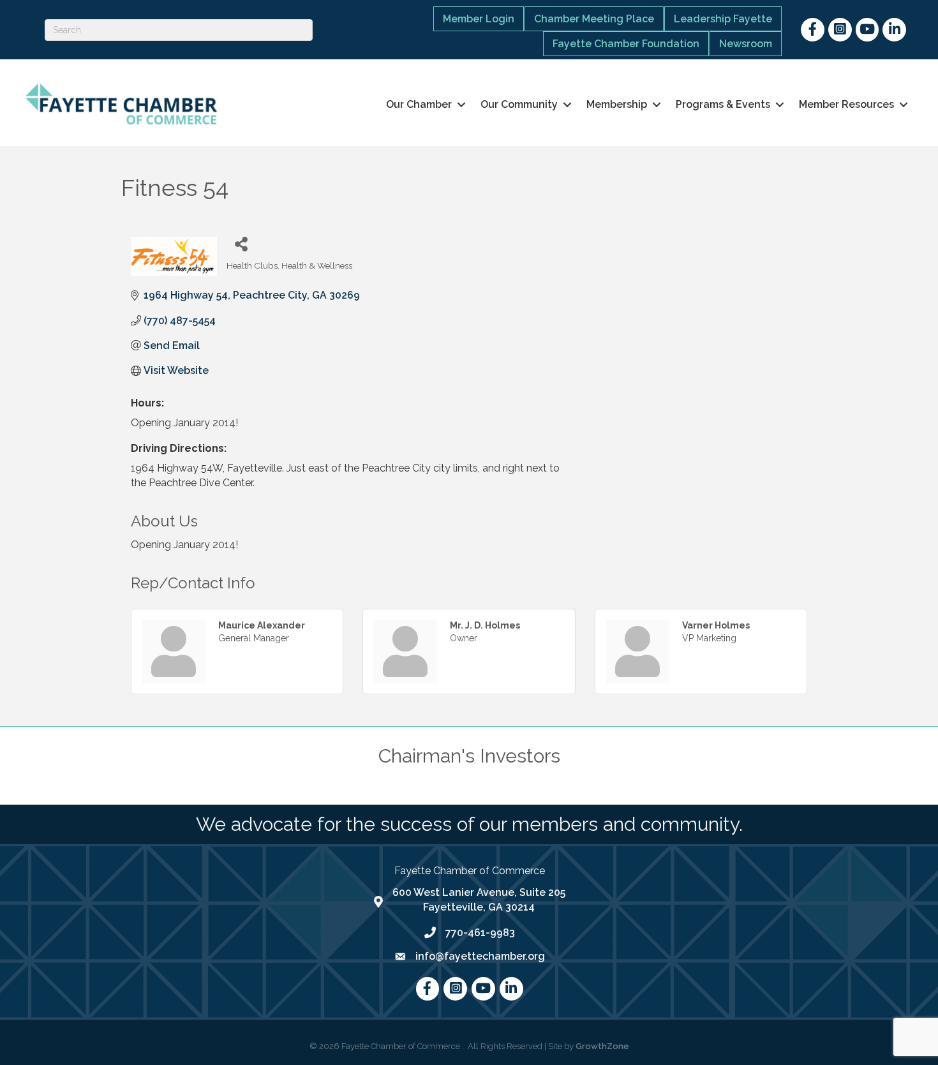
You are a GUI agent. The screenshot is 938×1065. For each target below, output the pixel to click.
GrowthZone (602, 1046)
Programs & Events (723, 104)
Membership (616, 104)
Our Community (519, 104)
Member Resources (846, 104)
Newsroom (745, 44)
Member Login (478, 19)
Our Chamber (419, 104)
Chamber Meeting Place (594, 19)
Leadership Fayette (723, 19)
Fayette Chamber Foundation (626, 44)
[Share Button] (241, 243)
